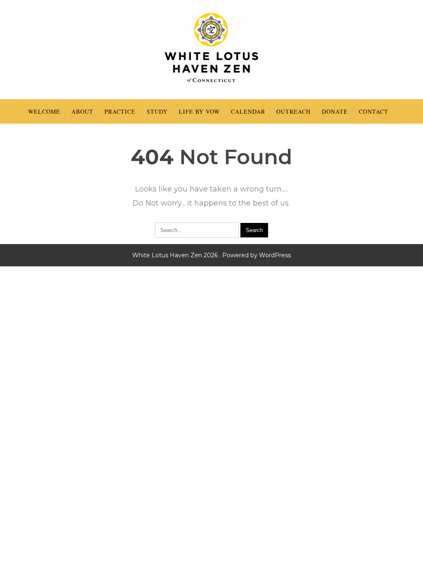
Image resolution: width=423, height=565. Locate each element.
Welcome (44, 111)
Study (157, 111)
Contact (373, 111)
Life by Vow (199, 111)
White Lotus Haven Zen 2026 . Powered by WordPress (211, 255)
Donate (335, 111)
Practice (120, 111)
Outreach (293, 111)
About (82, 111)
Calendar (248, 111)
